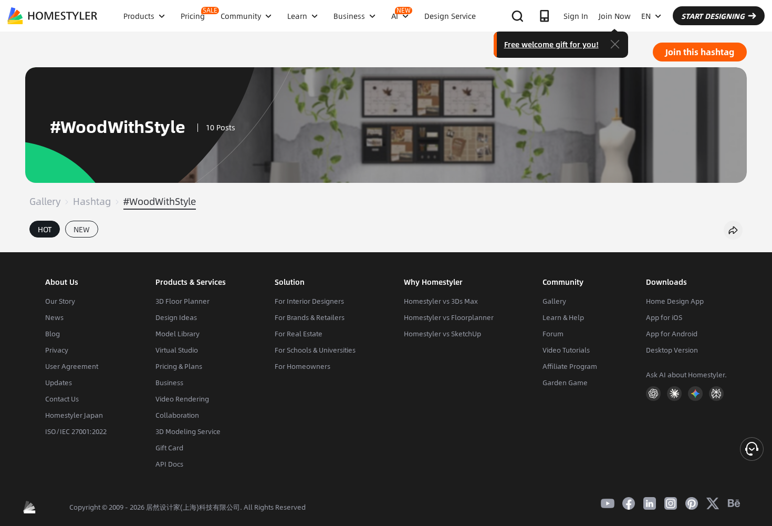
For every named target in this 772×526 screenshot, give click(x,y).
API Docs (169, 464)
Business (169, 382)
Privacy (56, 350)
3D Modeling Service (188, 431)
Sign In (576, 16)
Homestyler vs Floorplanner (449, 317)
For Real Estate (298, 333)
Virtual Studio (176, 350)
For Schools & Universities (315, 350)
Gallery (44, 201)
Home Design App (675, 301)
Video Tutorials (566, 350)
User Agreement (71, 366)
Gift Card (169, 447)
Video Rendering (182, 399)
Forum (553, 333)
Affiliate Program (570, 366)
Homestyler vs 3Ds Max (441, 301)
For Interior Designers (309, 301)
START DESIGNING (713, 16)
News (54, 317)
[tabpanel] (386, 247)
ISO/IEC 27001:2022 (76, 431)
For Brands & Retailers (310, 317)
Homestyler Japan (74, 415)
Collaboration (177, 415)
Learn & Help (563, 317)
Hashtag (92, 201)
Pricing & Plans (178, 366)
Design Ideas (176, 317)
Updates (58, 382)
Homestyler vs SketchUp (442, 333)
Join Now (615, 16)
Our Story (60, 301)
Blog (52, 333)
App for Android (671, 333)
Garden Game (565, 382)
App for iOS (664, 317)
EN (646, 16)
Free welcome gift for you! (551, 44)
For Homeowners (302, 366)
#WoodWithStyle (159, 201)
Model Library (177, 333)
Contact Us (62, 399)
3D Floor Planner (182, 301)
